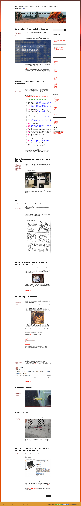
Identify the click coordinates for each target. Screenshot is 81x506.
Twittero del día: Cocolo (21, 357)
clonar (16, 90)
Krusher (55, 53)
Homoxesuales (21, 413)
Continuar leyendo (28, 75)
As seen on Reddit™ (56, 99)
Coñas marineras (17, 362)
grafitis (19, 418)
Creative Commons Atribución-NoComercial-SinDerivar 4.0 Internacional (58, 132)
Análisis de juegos (21, 6)
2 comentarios (17, 395)
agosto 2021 (55, 62)
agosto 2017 (55, 76)
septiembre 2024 (56, 61)
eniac (22, 167)
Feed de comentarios (56, 122)
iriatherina (16, 394)
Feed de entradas (56, 121)
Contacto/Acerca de (18, 8)
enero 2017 (55, 80)
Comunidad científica (28, 341)
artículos (31, 334)
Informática (19, 33)
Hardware (16, 166)
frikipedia (16, 303)
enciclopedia (19, 302)
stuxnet (16, 35)
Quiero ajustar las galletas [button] (51, 504)
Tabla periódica (27, 338)
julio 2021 (55, 63)
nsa (19, 34)
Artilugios (55, 98)
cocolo (16, 363)
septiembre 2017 (56, 75)
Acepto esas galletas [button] (58, 504)
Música (55, 110)
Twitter (21, 362)
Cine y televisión (56, 100)
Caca (26, 339)
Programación (21, 269)
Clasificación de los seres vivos (30, 340)
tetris (16, 207)
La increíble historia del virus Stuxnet (31, 29)
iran (15, 34)
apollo (19, 167)
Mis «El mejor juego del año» (53, 6)
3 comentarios (17, 36)
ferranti (16, 168)
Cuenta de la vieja (28, 342)
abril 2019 (55, 64)
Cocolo (35, 363)
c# (20, 167)
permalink (35, 488)
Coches (55, 101)
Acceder (55, 120)
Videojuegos (55, 114)
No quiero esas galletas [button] (66, 504)
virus (18, 35)
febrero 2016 (55, 87)
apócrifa (16, 302)
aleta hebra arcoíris (17, 393)
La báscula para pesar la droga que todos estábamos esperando (32, 449)
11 (21, 496)
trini (19, 207)
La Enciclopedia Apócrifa (26, 297)
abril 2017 (55, 79)
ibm (18, 168)
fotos (17, 418)
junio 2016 (55, 83)
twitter (18, 363)
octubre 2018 (55, 67)
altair (16, 167)
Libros (55, 108)
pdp (19, 168)
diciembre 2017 (56, 73)
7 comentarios (17, 170)
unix (20, 168)
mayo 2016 (55, 84)
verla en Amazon (30, 488)
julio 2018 (55, 69)
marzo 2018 (55, 71)
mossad (17, 34)
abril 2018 (55, 70)
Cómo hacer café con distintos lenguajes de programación (32, 263)
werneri (19, 394)
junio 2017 (55, 77)
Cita (15, 361)
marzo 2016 (55, 86)
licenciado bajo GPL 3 (36, 92)
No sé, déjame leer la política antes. (74, 504)
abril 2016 (55, 85)
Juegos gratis (37, 6)
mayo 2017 (55, 78)
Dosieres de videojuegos (29, 6)
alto (17, 167)
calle (15, 418)
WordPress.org (56, 123)
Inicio (16, 6)
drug (49, 484)
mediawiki (19, 303)
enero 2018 (55, 72)
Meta (54, 109)
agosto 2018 (55, 68)
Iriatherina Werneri (23, 388)
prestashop (18, 90)
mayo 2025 (55, 60)
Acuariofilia (16, 392)
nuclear (21, 34)
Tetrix (16, 200)
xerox (16, 169)
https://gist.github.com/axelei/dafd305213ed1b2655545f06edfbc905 (36, 96)
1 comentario (17, 304)
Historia (16, 33)
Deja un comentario (18, 91)
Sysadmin (55, 113)
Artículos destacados (44, 6)
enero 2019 (55, 65)
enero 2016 (55, 88)
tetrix (17, 207)
